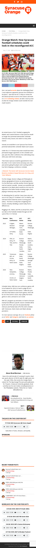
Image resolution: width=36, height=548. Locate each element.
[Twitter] (18, 2)
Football (15, 321)
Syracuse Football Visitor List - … (14, 469)
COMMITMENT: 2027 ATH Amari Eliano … (16, 496)
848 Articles (26, 373)
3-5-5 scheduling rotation (12, 99)
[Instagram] (21, 2)
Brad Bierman (16, 50)
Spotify (28, 431)
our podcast (30, 317)
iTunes (15, 431)
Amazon (20, 431)
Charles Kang (10, 471)
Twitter (7, 317)
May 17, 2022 (6, 50)
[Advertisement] (19, 19)
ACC (8, 321)
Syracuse (24, 321)
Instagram (15, 317)
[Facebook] (14, 2)
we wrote (13, 90)
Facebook (27, 315)
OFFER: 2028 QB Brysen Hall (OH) (14, 482)
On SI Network (23, 546)
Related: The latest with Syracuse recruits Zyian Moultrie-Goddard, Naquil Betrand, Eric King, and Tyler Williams (18, 173)
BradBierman (18, 390)
